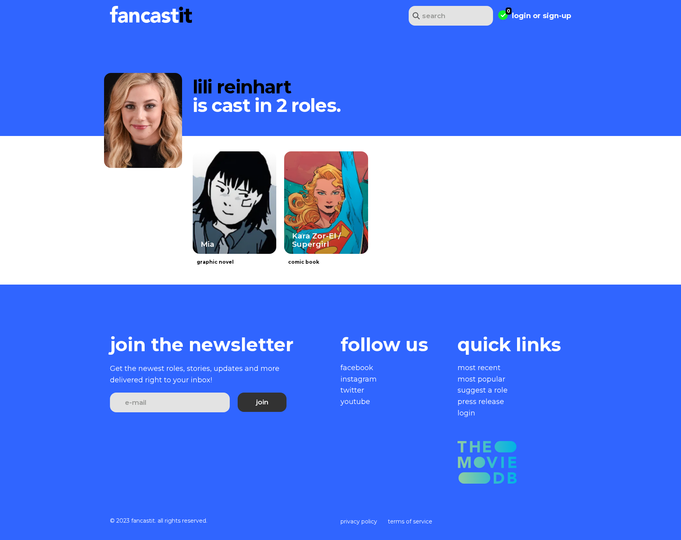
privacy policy (358, 521)
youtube (355, 401)
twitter (352, 390)
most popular (481, 379)
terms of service (410, 521)
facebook (356, 367)
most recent (479, 367)
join (262, 402)
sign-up (557, 15)
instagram (358, 379)
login (521, 15)
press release (481, 401)
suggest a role (483, 390)
